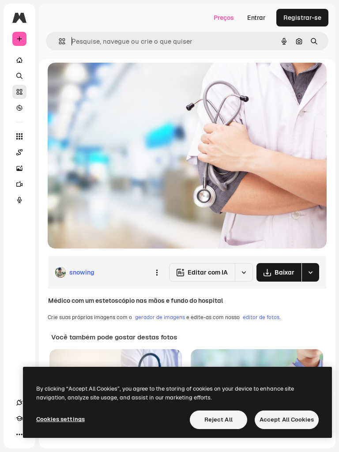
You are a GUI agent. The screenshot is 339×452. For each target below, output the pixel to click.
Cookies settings (60, 419)
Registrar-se (302, 18)
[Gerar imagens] (19, 168)
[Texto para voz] (19, 200)
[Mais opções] (157, 272)
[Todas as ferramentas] (19, 136)
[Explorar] (19, 108)
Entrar (256, 18)
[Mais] (19, 434)
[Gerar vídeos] (19, 184)
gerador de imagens (160, 317)
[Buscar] (19, 76)
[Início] (19, 60)
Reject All (218, 419)
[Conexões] (19, 403)
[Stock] (19, 92)
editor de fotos (261, 317)
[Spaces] (19, 152)
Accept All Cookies (287, 419)
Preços (224, 18)
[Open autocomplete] (58, 41)
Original (104, 79)
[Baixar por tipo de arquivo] (310, 272)
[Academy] (19, 418)
